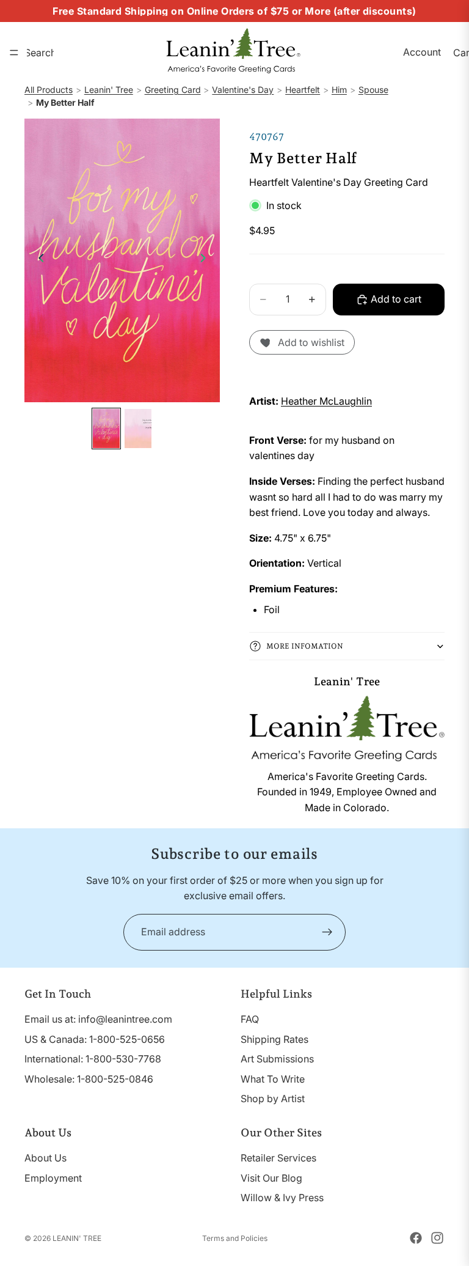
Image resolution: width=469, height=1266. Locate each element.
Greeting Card (173, 89)
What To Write (273, 1078)
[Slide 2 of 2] (138, 428)
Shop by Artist (273, 1098)
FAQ (250, 1019)
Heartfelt (302, 89)
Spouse (373, 89)
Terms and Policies (234, 1238)
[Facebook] (416, 1238)
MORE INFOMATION (304, 646)
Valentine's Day (243, 89)
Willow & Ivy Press (282, 1197)
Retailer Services (278, 1158)
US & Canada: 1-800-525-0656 (94, 1038)
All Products (48, 89)
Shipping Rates (274, 1038)
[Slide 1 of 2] (106, 428)
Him (339, 89)
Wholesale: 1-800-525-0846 (88, 1078)
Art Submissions (277, 1059)
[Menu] (14, 53)
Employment (53, 1177)
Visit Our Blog (271, 1177)
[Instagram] (437, 1238)
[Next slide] (206, 260)
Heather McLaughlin (326, 401)
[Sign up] (327, 932)
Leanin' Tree (108, 89)
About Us (45, 1158)
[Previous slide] (37, 260)
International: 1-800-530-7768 (92, 1059)
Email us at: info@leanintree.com (98, 1019)
